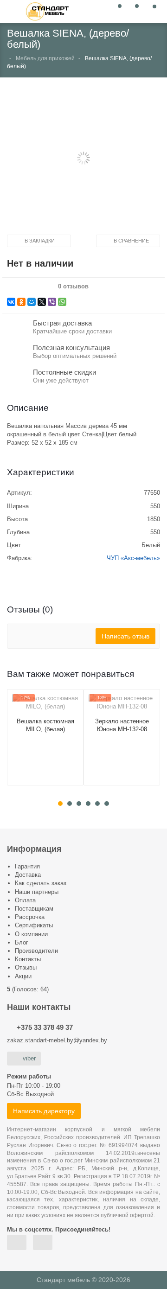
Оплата (25, 900)
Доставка (28, 874)
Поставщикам (34, 908)
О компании (31, 934)
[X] (42, 302)
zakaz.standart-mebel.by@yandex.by (57, 1040)
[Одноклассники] (21, 302)
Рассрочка (30, 916)
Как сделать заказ (40, 883)
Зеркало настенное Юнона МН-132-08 (122, 725)
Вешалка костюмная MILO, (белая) (45, 725)
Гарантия (27, 866)
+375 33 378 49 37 (45, 1027)
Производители (36, 950)
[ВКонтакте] (11, 302)
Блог (21, 942)
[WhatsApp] (62, 302)
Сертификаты (34, 925)
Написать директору (44, 1111)
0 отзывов (73, 286)
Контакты (28, 959)
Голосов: (30, 989)
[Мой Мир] (31, 302)
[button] (83, 159)
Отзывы (26, 967)
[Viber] (52, 302)
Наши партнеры (36, 891)
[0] (117, 11)
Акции (23, 976)
